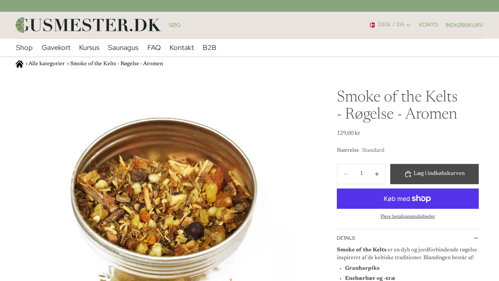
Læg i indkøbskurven (439, 173)
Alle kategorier (46, 64)
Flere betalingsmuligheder (407, 216)
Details (346, 238)
